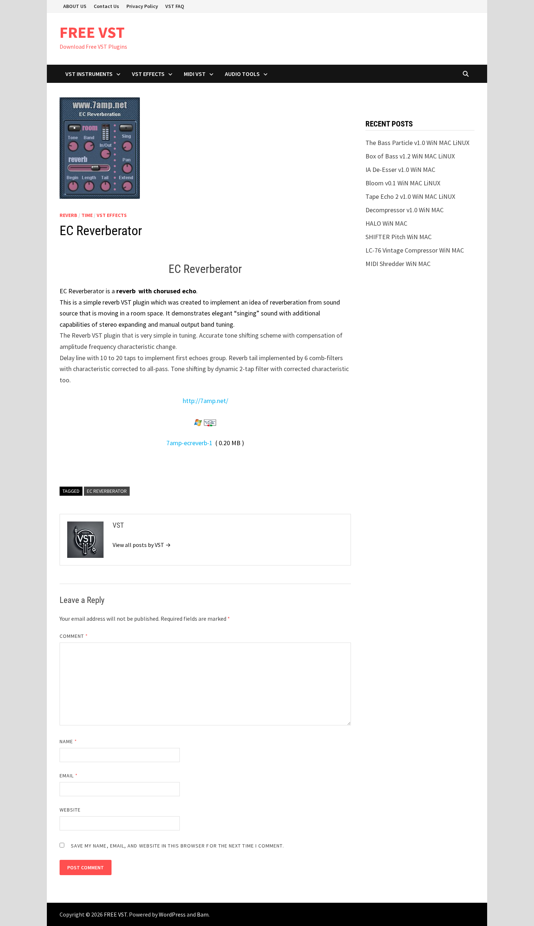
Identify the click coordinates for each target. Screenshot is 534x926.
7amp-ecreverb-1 (189, 443)
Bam (203, 914)
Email (69, 775)
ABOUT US (74, 6)
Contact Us (106, 6)
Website (70, 809)
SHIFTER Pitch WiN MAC (398, 237)
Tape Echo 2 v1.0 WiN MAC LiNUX (410, 196)
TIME (87, 215)
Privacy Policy (142, 6)
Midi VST (195, 73)
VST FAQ (174, 6)
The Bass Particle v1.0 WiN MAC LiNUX (417, 142)
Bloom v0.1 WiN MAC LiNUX (402, 183)
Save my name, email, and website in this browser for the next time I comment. (177, 845)
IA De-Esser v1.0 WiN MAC (400, 169)
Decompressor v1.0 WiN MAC (404, 210)
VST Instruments (89, 73)
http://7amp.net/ (205, 400)
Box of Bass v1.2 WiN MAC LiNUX (410, 156)
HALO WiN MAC (386, 223)
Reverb (68, 215)
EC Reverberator (107, 491)
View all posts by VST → (142, 544)
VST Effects (148, 73)
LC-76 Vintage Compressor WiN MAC (414, 250)
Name (68, 741)
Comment (74, 636)
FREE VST (92, 32)
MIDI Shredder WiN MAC (397, 263)
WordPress (172, 914)
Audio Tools (242, 73)
